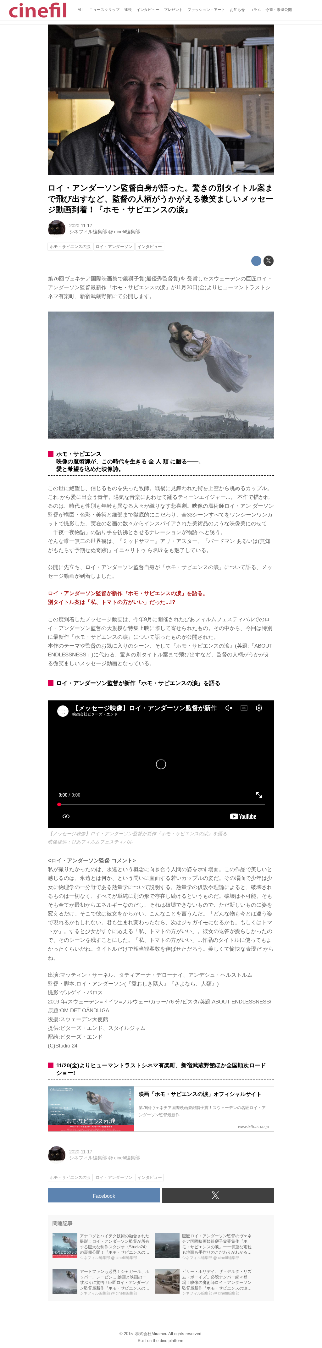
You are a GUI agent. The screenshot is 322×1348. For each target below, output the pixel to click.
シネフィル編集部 (88, 231)
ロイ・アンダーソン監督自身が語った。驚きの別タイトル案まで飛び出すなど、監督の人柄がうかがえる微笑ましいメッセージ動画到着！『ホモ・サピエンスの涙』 (161, 199)
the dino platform (168, 1340)
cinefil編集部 (127, 231)
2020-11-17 (80, 225)
